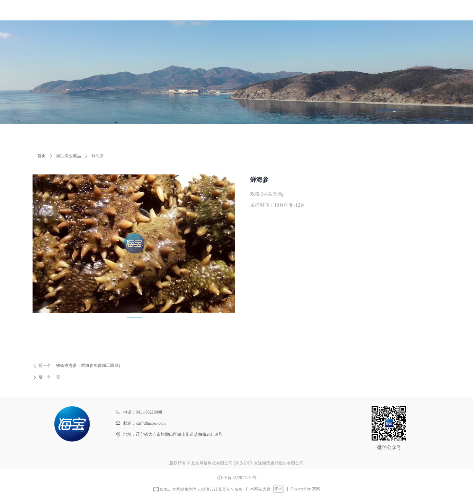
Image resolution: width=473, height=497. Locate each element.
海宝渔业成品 (68, 155)
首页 (41, 155)
